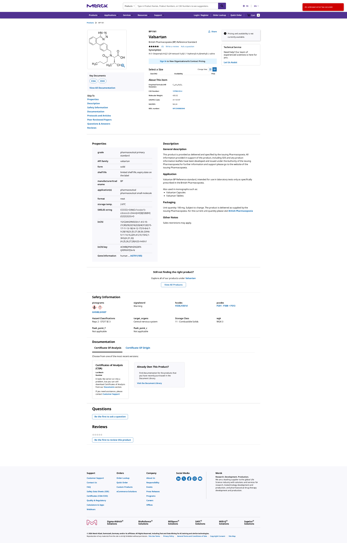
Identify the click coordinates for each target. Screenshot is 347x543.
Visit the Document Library (149, 383)
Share (214, 31)
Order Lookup (219, 15)
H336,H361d (181, 305)
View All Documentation (102, 87)
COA (93, 81)
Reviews (91, 127)
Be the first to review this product (113, 440)
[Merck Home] (97, 5)
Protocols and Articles (99, 115)
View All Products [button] (173, 284)
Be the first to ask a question (110, 416)
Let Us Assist (230, 62)
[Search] (222, 6)
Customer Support (111, 394)
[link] (100, 478)
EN (255, 6)
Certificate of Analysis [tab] (107, 347)
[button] (201, 15)
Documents (109, 387)
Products (90, 23)
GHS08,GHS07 (99, 312)
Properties (93, 99)
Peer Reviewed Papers (99, 119)
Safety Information (97, 107)
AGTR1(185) (136, 255)
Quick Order (236, 15)
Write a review (172, 46)
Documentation (95, 111)
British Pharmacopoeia (241, 210)
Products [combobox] (129, 6)
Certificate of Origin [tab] (138, 347)
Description (93, 103)
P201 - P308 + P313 (226, 305)
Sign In (163, 61)
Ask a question (187, 46)
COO (102, 81)
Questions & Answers (98, 123)
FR (247, 6)
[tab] (92, 23)
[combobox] (174, 6)
